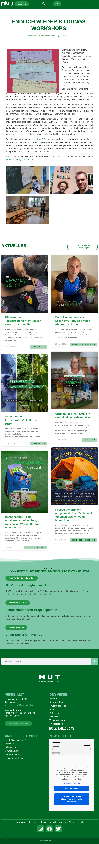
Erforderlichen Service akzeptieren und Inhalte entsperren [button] (71, 799)
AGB (52, 709)
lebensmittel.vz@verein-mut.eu (20, 159)
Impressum (55, 717)
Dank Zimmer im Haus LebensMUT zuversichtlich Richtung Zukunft (72, 321)
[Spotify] (68, 728)
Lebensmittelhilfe (47, 36)
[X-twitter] (60, 728)
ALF (41, 139)
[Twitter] (58, 828)
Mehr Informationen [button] (72, 783)
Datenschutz (55, 713)
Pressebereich (56, 724)
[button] (83, 4)
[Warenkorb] (57, 3)
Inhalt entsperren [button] (71, 788)
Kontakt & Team (57, 702)
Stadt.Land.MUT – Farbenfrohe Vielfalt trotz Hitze (21, 420)
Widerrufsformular (58, 720)
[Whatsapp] (72, 728)
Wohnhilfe (9, 744)
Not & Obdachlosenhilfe (16, 740)
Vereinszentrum (12, 754)
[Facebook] (55, 728)
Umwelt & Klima (12, 751)
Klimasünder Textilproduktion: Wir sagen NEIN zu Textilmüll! (23, 321)
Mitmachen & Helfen (14, 758)
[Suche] (94, 661)
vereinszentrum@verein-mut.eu (19, 705)
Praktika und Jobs (58, 706)
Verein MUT (55, 699)
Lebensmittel (11, 747)
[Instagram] (51, 728)
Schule (47, 139)
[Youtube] (64, 728)
